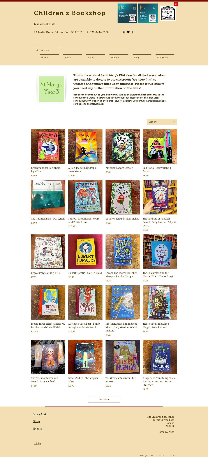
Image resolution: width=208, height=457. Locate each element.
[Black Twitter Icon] (128, 32)
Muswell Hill (44, 24)
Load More (104, 399)
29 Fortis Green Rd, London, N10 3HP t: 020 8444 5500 (73, 32)
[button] (175, 3)
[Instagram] (124, 32)
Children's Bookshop (70, 13)
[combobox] (162, 122)
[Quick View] (48, 146)
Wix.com (175, 456)
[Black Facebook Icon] (133, 32)
